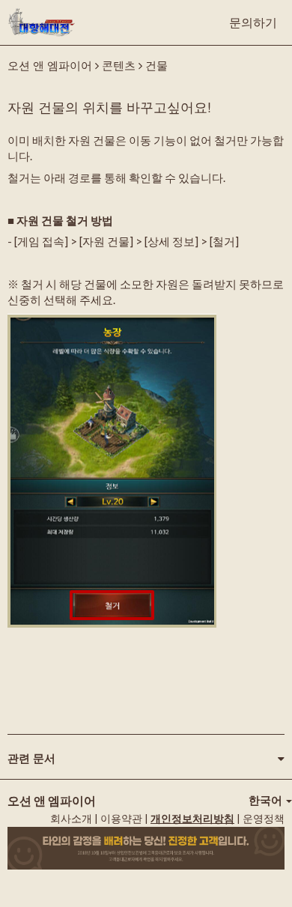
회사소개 (71, 818)
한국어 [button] (267, 800)
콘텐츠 (119, 65)
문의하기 (253, 22)
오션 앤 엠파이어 (49, 65)
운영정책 (264, 818)
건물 (156, 65)
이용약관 (121, 818)
